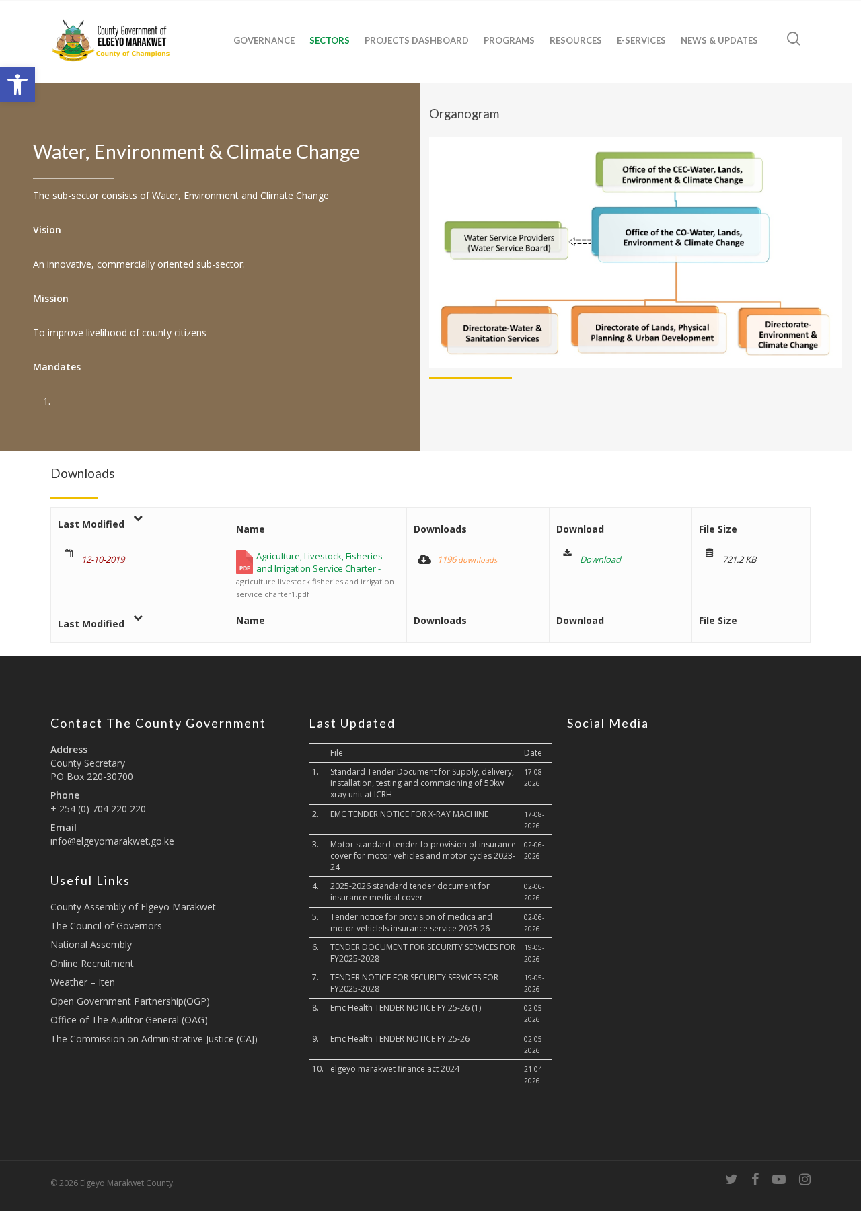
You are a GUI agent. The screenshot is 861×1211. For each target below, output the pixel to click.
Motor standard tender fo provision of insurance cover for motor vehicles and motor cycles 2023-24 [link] (423, 855)
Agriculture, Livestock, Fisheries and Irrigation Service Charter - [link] (315, 574)
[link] (17, 84)
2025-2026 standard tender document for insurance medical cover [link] (410, 891)
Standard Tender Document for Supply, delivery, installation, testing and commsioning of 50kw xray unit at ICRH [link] (422, 783)
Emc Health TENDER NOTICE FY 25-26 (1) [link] (405, 1007)
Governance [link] (264, 40)
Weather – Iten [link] (82, 982)
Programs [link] (509, 40)
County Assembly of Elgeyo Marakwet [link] (133, 906)
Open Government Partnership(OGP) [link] (130, 1000)
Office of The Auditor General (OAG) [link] (129, 1019)
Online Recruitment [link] (92, 963)
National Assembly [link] (91, 944)
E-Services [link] (641, 40)
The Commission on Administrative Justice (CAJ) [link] (154, 1038)
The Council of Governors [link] (106, 925)
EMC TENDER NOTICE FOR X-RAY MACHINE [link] (409, 814)
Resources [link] (576, 40)
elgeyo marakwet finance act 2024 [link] (394, 1069)
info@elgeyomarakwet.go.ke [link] (112, 840)
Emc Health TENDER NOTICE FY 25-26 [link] (400, 1038)
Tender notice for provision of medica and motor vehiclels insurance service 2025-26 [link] (411, 922)
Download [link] (600, 559)
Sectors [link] (329, 40)
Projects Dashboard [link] (417, 40)
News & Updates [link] (719, 40)
